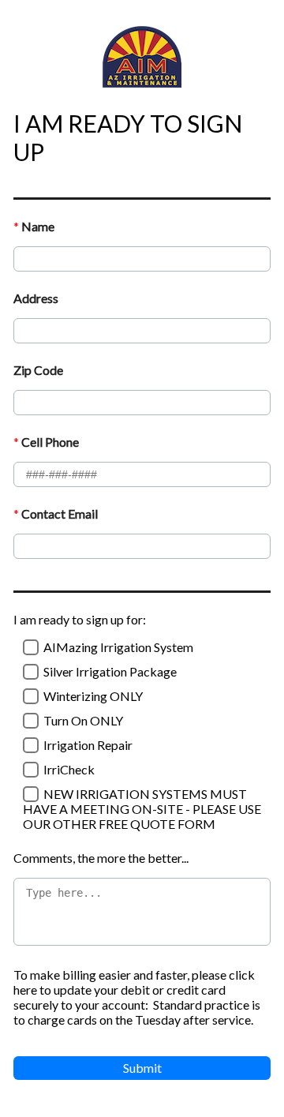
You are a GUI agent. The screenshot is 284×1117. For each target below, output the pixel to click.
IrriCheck (69, 769)
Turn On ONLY (83, 720)
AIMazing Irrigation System (118, 646)
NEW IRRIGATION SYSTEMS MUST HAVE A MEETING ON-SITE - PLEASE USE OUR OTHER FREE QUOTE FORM (142, 808)
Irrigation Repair (88, 744)
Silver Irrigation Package (110, 671)
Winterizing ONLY (93, 695)
